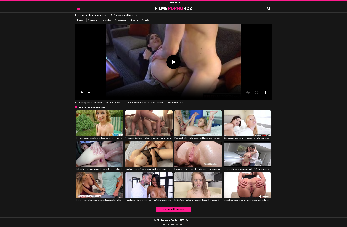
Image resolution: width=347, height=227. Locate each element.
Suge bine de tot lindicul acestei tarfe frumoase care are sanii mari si (149, 200)
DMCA (156, 220)
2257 (182, 220)
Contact (189, 220)
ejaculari (94, 20)
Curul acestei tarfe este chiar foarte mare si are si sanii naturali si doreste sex (149, 169)
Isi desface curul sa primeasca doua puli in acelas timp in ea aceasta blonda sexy (198, 200)
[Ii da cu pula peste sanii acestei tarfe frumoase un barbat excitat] (247, 154)
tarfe (146, 20)
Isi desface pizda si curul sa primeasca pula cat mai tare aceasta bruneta (247, 200)
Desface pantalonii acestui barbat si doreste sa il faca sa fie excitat (99, 200)
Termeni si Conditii (169, 220)
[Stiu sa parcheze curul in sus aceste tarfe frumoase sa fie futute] (247, 123)
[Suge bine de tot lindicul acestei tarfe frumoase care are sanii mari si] (149, 185)
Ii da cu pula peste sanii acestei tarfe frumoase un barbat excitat (247, 169)
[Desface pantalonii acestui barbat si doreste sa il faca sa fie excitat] (99, 185)
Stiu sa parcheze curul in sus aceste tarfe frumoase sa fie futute (247, 138)
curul (81, 20)
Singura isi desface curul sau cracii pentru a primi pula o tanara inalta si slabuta (149, 138)
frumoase (121, 20)
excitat (107, 20)
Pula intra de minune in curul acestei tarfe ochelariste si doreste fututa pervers (99, 169)
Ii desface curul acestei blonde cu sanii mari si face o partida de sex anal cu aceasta (99, 138)
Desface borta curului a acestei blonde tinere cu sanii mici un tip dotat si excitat (198, 138)
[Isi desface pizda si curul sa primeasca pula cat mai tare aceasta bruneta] (247, 185)
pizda (135, 20)
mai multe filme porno (173, 209)
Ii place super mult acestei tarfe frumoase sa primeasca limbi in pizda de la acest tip (198, 169)
